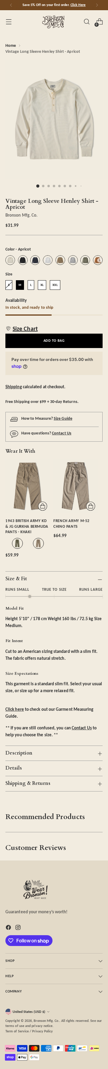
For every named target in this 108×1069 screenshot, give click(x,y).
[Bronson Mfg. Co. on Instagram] (18, 928)
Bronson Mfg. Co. (21, 215)
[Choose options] (42, 506)
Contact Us (61, 433)
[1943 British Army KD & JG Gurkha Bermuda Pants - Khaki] (27, 486)
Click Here (78, 5)
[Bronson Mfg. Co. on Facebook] (9, 928)
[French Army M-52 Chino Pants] (75, 486)
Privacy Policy (42, 1031)
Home (10, 45)
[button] (21, 328)
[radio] (10, 260)
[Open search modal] (86, 22)
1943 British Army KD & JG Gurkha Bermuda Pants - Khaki (26, 526)
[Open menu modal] (8, 22)
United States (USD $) (29, 1012)
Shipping (13, 386)
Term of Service (17, 1031)
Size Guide (63, 418)
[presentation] (99, 260)
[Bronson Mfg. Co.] (54, 22)
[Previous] (11, 5)
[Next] (97, 5)
